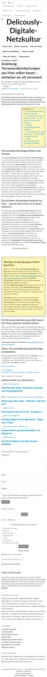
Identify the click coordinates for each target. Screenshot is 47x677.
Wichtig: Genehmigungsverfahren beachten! (32, 127)
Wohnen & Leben (9, 60)
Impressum (19, 673)
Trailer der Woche (10, 56)
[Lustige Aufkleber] (10, 564)
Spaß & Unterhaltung (11, 51)
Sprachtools (37, 11)
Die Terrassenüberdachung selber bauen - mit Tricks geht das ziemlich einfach (34, 134)
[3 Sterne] (19, 82)
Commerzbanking (8, 6)
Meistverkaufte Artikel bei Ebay (11, 639)
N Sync (5, 538)
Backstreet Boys (8, 535)
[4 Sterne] (26, 82)
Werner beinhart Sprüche (9, 634)
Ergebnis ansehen (23, 550)
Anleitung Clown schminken (10, 645)
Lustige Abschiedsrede (8, 629)
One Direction (7, 540)
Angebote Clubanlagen (22, 11)
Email (3, 482)
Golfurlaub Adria (31, 6)
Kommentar (5, 455)
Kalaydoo (20, 6)
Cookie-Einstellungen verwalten (23, 675)
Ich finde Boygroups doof (11, 543)
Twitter (12, 2)
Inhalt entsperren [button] (7, 370)
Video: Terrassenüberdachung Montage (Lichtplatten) (31, 141)
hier (22, 245)
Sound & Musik (28, 51)
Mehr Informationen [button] (8, 366)
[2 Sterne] (12, 82)
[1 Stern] (4, 82)
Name (3, 475)
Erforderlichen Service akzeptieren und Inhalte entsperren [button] (20, 372)
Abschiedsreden (20, 15)
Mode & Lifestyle (21, 46)
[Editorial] (4, 588)
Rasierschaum (7, 15)
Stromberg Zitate (7, 632)
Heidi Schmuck (8, 11)
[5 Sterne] (34, 82)
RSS (6, 2)
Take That (6, 531)
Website (4, 488)
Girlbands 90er (6, 637)
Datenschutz (24, 56)
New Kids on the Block (10, 528)
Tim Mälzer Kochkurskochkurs (11, 642)
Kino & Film (7, 46)
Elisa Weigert (14, 89)
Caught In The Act (8, 533)
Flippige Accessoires (8, 647)
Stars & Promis (36, 46)
